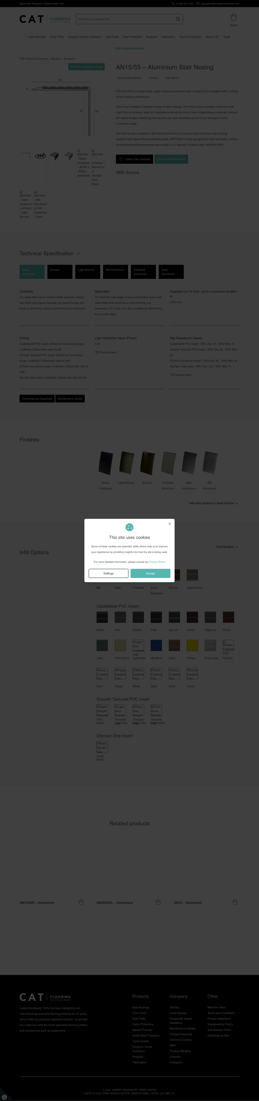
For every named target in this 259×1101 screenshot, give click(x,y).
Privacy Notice (157, 562)
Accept (150, 573)
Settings (108, 573)
